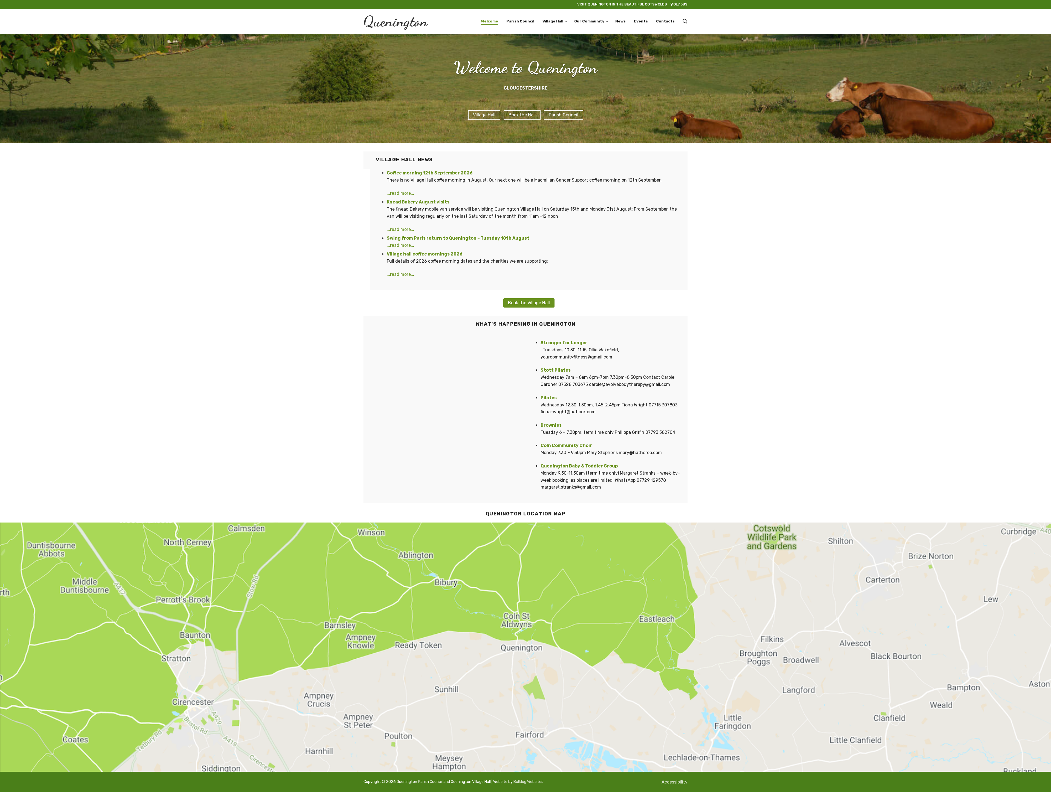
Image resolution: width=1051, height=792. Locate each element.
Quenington (395, 21)
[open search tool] (685, 21)
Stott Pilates (556, 370)
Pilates (549, 397)
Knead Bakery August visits (418, 202)
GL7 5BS (632, 4)
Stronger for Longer (564, 342)
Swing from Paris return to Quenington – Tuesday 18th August (458, 238)
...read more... (400, 193)
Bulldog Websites (528, 781)
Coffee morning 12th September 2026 (430, 173)
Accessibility (675, 782)
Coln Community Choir (566, 445)
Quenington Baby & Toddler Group (579, 466)
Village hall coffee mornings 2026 (425, 254)
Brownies (551, 425)
